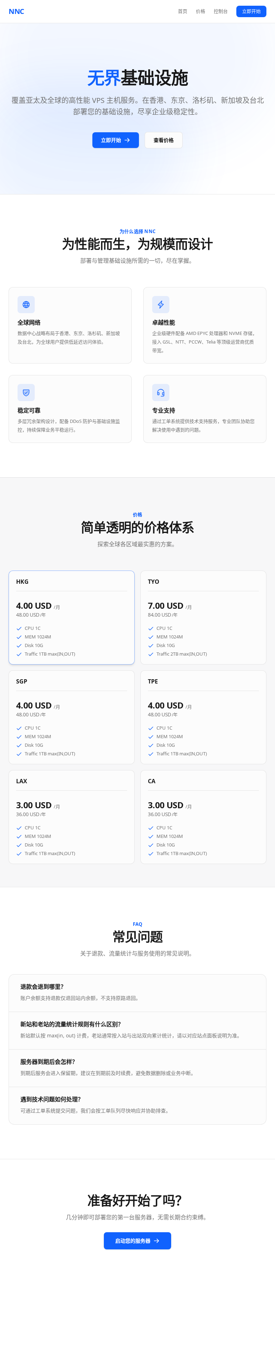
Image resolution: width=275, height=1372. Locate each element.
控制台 (221, 11)
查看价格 (164, 140)
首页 (182, 11)
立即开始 (251, 11)
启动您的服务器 (132, 1240)
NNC (16, 11)
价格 (200, 11)
